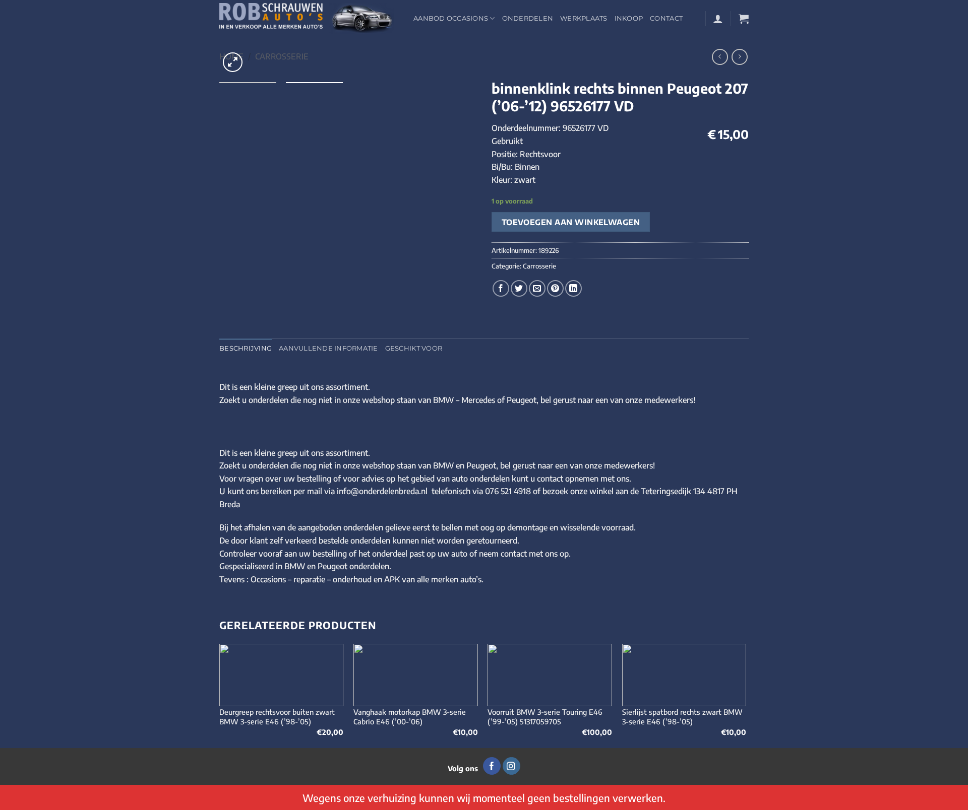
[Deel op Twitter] (519, 288)
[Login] (718, 19)
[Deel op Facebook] (501, 288)
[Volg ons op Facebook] (492, 766)
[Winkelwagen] (744, 19)
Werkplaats (584, 18)
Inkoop (629, 18)
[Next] (745, 695)
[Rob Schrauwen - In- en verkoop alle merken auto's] (308, 18)
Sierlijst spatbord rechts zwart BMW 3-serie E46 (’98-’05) (682, 716)
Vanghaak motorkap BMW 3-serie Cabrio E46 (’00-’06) (409, 716)
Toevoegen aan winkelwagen (571, 222)
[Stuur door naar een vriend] (537, 288)
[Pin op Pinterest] (555, 288)
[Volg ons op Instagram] (511, 766)
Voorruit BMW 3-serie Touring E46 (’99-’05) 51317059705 (545, 716)
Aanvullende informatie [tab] (328, 348)
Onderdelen (528, 18)
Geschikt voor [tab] (413, 348)
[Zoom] (233, 62)
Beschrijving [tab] (245, 348)
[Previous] (219, 695)
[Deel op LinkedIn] (573, 288)
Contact (666, 18)
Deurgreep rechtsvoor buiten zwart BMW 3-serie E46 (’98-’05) (277, 716)
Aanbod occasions (450, 18)
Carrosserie (282, 56)
